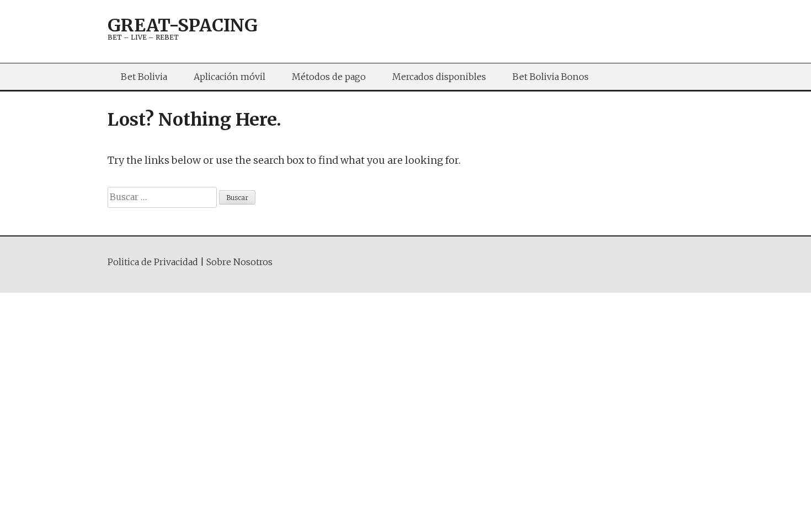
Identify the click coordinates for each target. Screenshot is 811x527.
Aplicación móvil (229, 76)
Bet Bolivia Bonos (551, 76)
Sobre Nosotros (239, 261)
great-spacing (183, 25)
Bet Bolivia (144, 76)
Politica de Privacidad (153, 261)
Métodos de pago (329, 76)
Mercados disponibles (439, 76)
